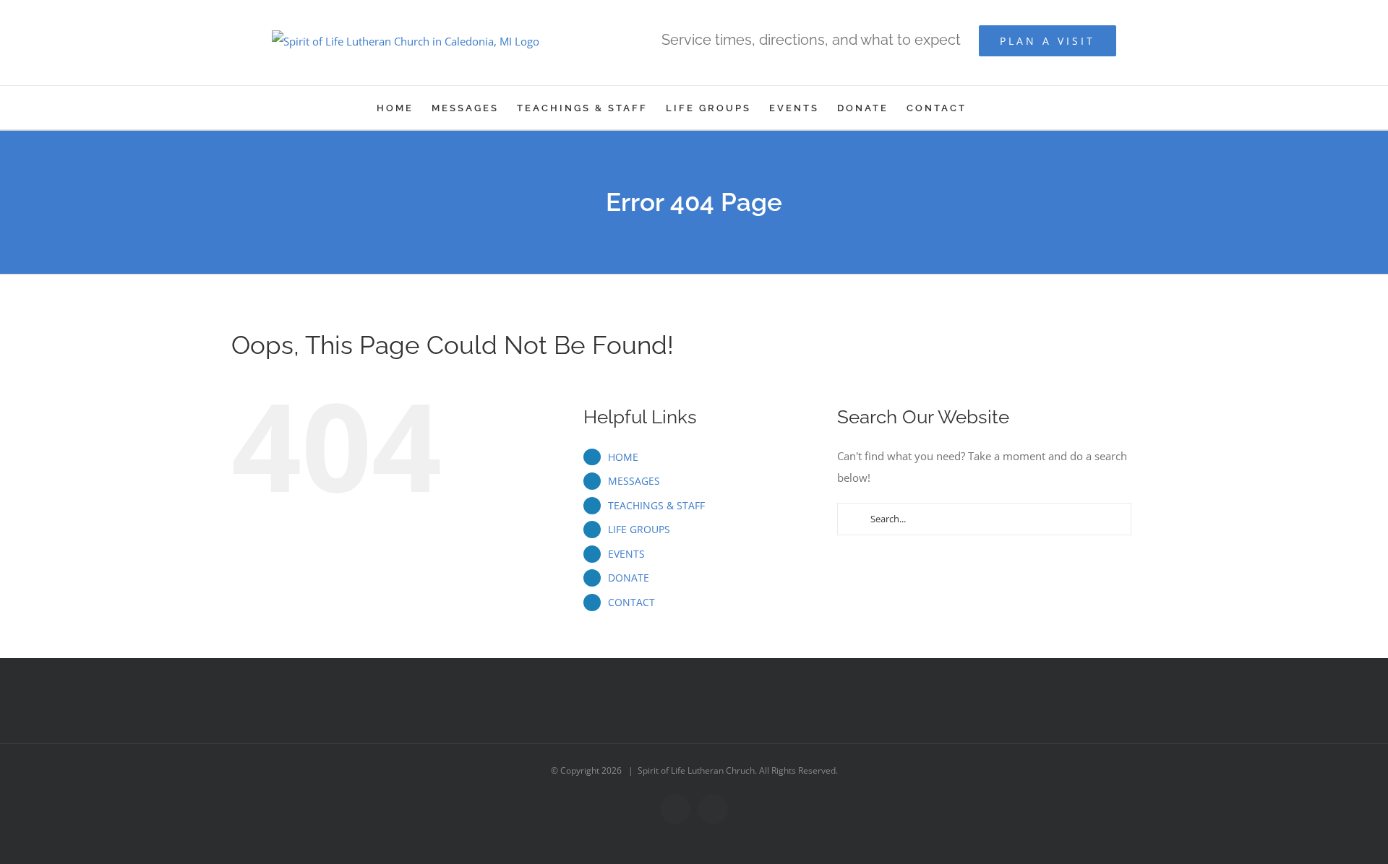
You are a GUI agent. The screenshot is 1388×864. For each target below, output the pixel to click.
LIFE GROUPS (639, 529)
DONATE (628, 577)
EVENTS (626, 554)
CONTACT (631, 602)
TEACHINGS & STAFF (656, 505)
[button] (989, 107)
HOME (623, 457)
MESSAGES (634, 481)
